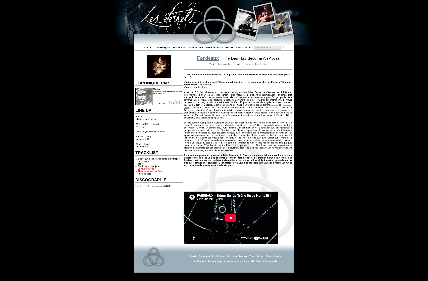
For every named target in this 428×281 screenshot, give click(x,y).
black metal (222, 64)
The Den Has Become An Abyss (149, 186)
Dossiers (210, 47)
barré (230, 64)
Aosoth (274, 105)
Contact (247, 47)
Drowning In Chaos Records (254, 64)
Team (220, 47)
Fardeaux (208, 58)
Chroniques (162, 47)
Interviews (196, 47)
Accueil (149, 47)
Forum (229, 47)
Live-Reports (180, 47)
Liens (237, 47)
